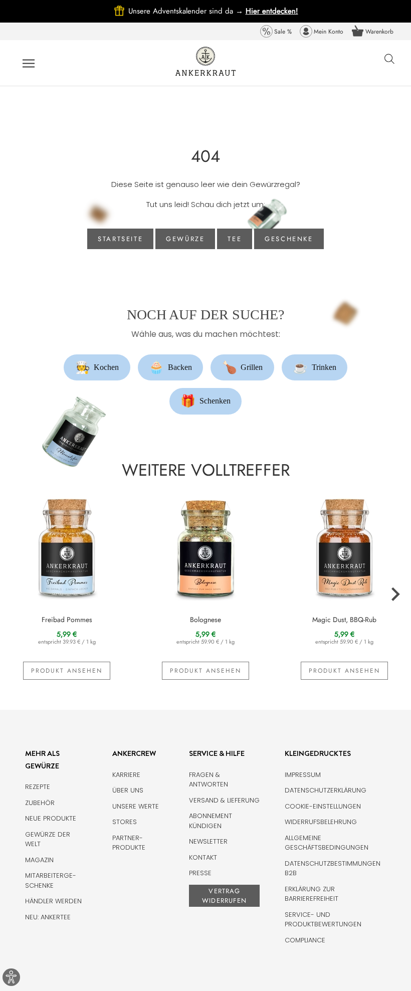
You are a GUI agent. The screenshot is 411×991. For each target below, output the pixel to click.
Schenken (205, 401)
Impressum (303, 774)
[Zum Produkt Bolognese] (206, 546)
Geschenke (289, 239)
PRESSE (200, 873)
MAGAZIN (39, 860)
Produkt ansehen (66, 670)
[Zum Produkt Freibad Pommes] (67, 546)
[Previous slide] (16, 594)
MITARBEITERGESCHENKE (50, 880)
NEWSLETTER (208, 841)
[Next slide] (395, 594)
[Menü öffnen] (28, 63)
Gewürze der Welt (47, 839)
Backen (170, 367)
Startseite (120, 239)
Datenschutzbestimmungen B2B (332, 868)
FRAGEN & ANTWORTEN (208, 779)
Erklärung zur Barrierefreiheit (311, 894)
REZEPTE (37, 786)
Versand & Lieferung (224, 800)
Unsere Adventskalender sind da (187, 11)
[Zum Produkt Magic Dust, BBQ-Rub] (344, 546)
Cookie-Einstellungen (323, 806)
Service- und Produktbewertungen (323, 919)
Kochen (97, 367)
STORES (124, 822)
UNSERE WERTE (135, 806)
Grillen (242, 367)
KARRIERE (126, 774)
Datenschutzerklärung (325, 790)
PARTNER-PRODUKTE (128, 843)
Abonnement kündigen (210, 821)
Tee (235, 239)
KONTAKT (203, 857)
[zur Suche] (389, 64)
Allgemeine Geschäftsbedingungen (326, 843)
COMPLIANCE (305, 940)
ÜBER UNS (127, 790)
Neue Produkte (50, 818)
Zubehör (40, 803)
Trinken (314, 367)
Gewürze (185, 239)
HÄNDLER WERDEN (53, 901)
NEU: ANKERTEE (48, 917)
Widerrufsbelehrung (321, 822)
